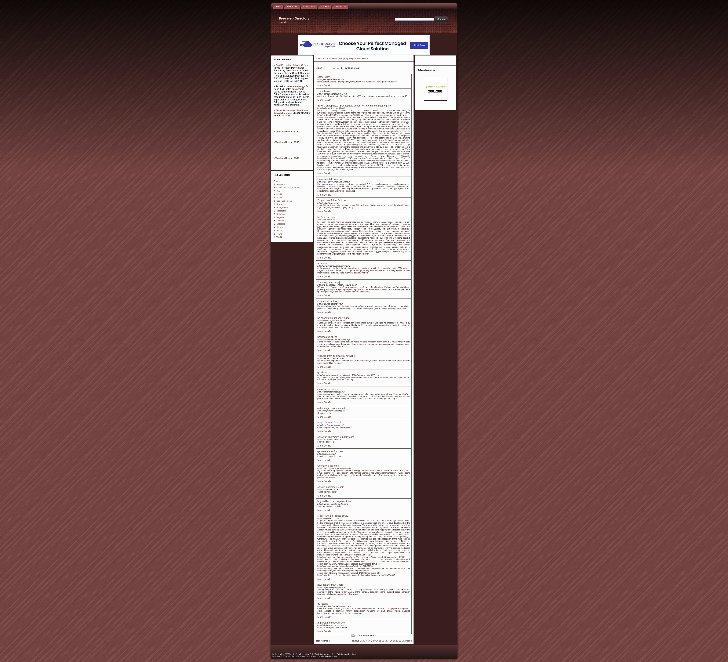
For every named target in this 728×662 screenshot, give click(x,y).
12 (383, 641)
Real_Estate (282, 207)
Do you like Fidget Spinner (331, 200)
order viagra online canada (331, 408)
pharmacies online (327, 336)
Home (279, 197)
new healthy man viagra (330, 584)
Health (279, 194)
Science (280, 220)
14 (388, 641)
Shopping (280, 224)
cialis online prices (327, 389)
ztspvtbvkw (323, 91)
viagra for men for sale (329, 422)
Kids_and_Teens (284, 201)
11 (380, 641)
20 (405, 641)
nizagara (322, 263)
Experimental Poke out (329, 179)
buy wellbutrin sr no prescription (334, 501)
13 (385, 641)
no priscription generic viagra (333, 318)
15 (391, 641)
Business (280, 184)
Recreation (281, 211)
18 (400, 641)
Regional (280, 217)
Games (279, 191)
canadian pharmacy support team (335, 437)
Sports (279, 230)
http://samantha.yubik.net (331, 622)
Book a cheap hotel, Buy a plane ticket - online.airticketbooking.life (354, 105)
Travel (279, 234)
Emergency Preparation (349, 58)
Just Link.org (322, 58)
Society (279, 227)
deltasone (322, 603)
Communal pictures (328, 301)
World (279, 237)
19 (403, 641)
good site (322, 372)
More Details (324, 85)
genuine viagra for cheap (330, 451)
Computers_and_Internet (287, 187)
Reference (281, 214)
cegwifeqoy (323, 76)
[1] (361, 641)
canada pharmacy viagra (330, 487)
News (279, 204)
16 (394, 641)
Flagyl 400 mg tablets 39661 (332, 515)
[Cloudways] (364, 54)
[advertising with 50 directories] (363, 635)
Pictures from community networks (336, 355)
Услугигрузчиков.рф (328, 282)
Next (409, 641)
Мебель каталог (326, 217)
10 (377, 641)
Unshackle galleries (328, 465)
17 (397, 641)
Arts (278, 181)
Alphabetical (352, 68)
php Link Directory (329, 656)
